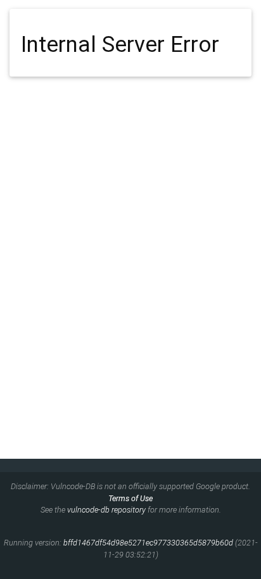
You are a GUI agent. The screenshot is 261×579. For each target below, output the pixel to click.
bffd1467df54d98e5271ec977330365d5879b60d (148, 542)
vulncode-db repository (106, 509)
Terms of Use (130, 498)
